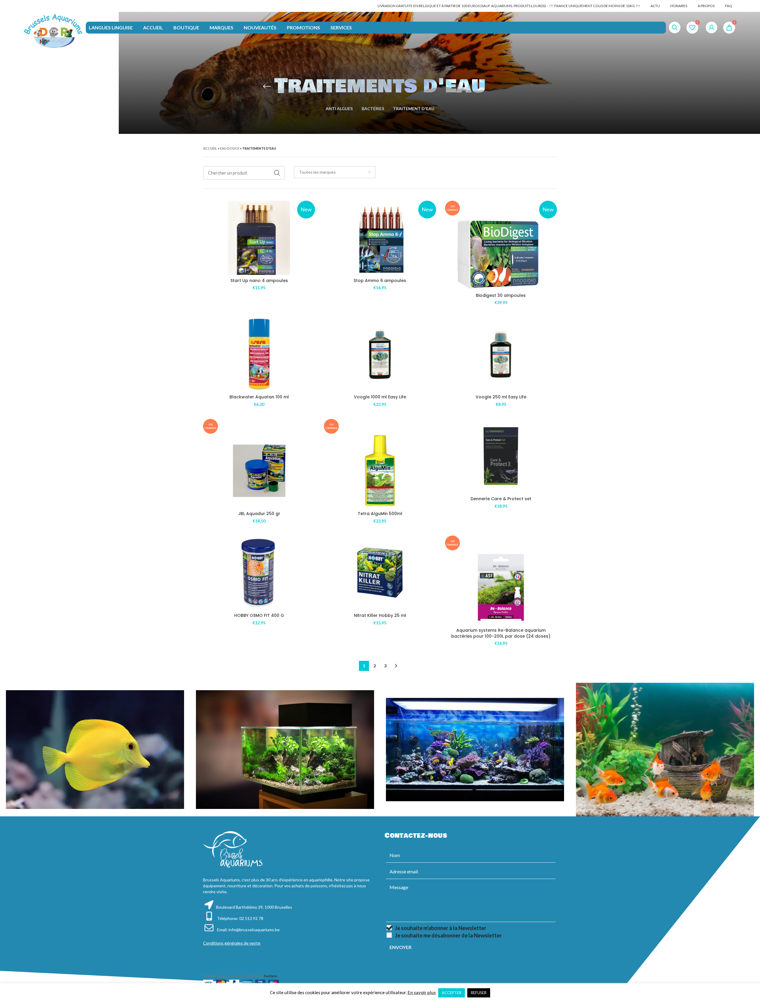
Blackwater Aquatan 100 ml (259, 397)
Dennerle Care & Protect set (501, 499)
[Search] (674, 28)
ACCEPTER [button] (451, 992)
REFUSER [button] (479, 992)
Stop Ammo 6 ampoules (380, 280)
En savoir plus (422, 992)
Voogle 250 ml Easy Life (501, 397)
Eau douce (229, 148)
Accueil (210, 148)
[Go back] (266, 86)
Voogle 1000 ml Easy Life (380, 397)
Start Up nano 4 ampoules (259, 280)
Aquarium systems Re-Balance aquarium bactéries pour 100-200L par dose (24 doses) (500, 633)
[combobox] (335, 172)
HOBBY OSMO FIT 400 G (259, 615)
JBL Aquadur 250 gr (259, 514)
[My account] (711, 28)
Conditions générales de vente (231, 942)
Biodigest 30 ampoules (501, 295)
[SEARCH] (277, 173)
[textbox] (317, 172)
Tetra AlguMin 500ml (380, 514)
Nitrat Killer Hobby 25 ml (380, 615)
